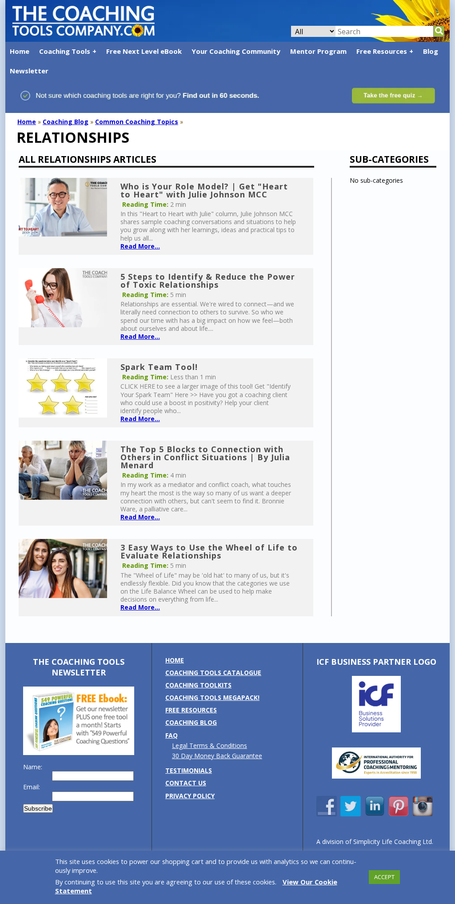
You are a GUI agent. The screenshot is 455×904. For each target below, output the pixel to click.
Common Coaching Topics (136, 121)
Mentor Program (318, 51)
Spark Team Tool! (159, 367)
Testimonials (188, 770)
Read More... (140, 246)
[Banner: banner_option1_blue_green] (227, 108)
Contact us (185, 783)
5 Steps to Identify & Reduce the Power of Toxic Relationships (207, 280)
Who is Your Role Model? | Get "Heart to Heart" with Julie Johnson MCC (204, 190)
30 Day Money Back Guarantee (217, 755)
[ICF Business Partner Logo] (376, 730)
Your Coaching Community (236, 51)
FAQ (171, 735)
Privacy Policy (190, 796)
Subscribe (38, 808)
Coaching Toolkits (198, 685)
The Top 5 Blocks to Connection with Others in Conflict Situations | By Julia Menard (205, 457)
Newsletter (29, 70)
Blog (430, 51)
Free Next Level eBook (144, 51)
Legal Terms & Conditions (209, 745)
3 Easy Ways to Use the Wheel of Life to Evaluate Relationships (209, 551)
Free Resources (381, 51)
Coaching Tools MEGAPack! (212, 697)
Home (19, 51)
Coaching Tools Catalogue (213, 672)
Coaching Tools (64, 51)
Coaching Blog (65, 121)
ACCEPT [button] (384, 877)
